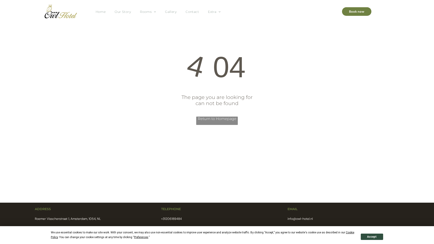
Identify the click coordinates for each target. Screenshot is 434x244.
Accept (372, 236)
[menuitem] (100, 12)
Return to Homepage (217, 119)
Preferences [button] (141, 237)
